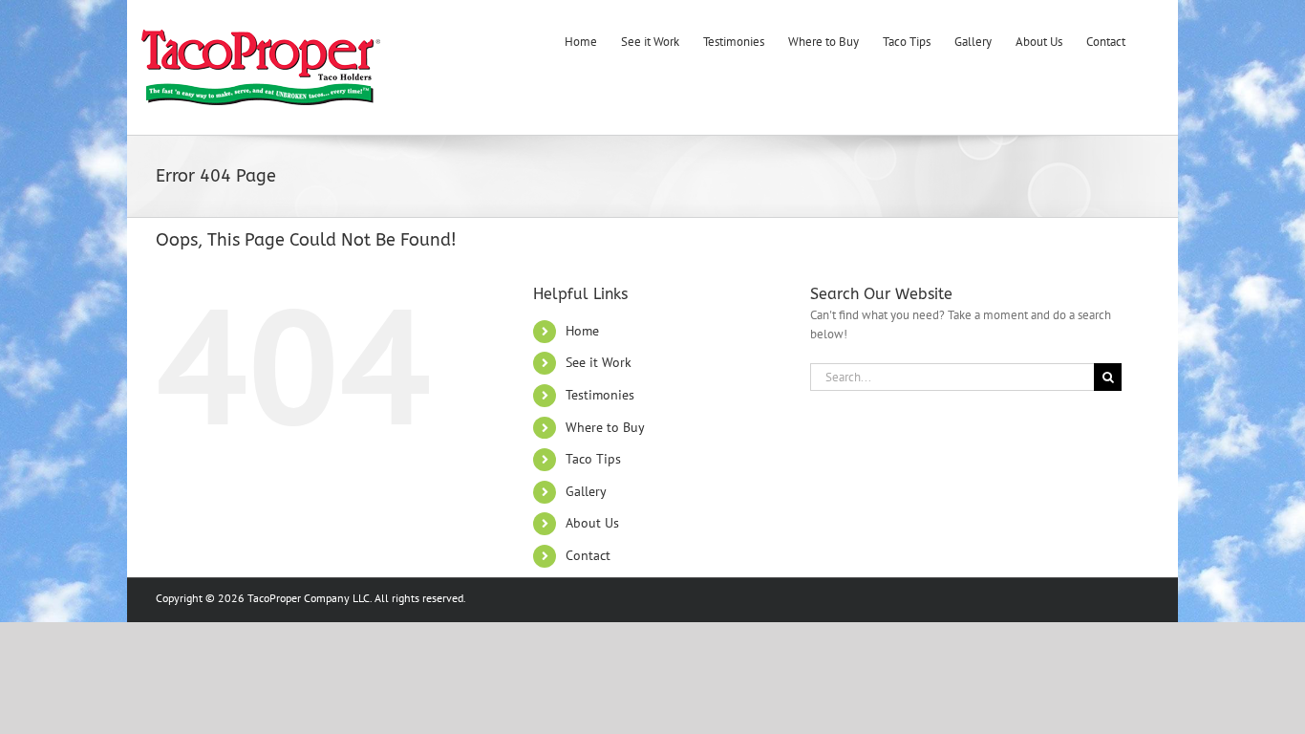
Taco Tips (593, 458)
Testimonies (600, 394)
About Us (592, 522)
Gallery (586, 491)
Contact (588, 555)
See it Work (598, 362)
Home (582, 330)
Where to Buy (605, 427)
